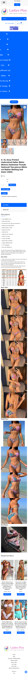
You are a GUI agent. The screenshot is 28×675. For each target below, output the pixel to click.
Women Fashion (14, 660)
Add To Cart (7, 594)
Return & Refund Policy (14, 668)
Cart (14, 673)
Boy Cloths (14, 666)
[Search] (25, 18)
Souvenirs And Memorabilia (14, 658)
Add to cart (12, 184)
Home (14, 654)
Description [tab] (5, 204)
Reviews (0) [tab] (5, 209)
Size (7, 181)
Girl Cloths (14, 664)
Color (7, 179)
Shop (14, 656)
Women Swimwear (12, 196)
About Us (14, 671)
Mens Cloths (14, 662)
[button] (4, 2)
